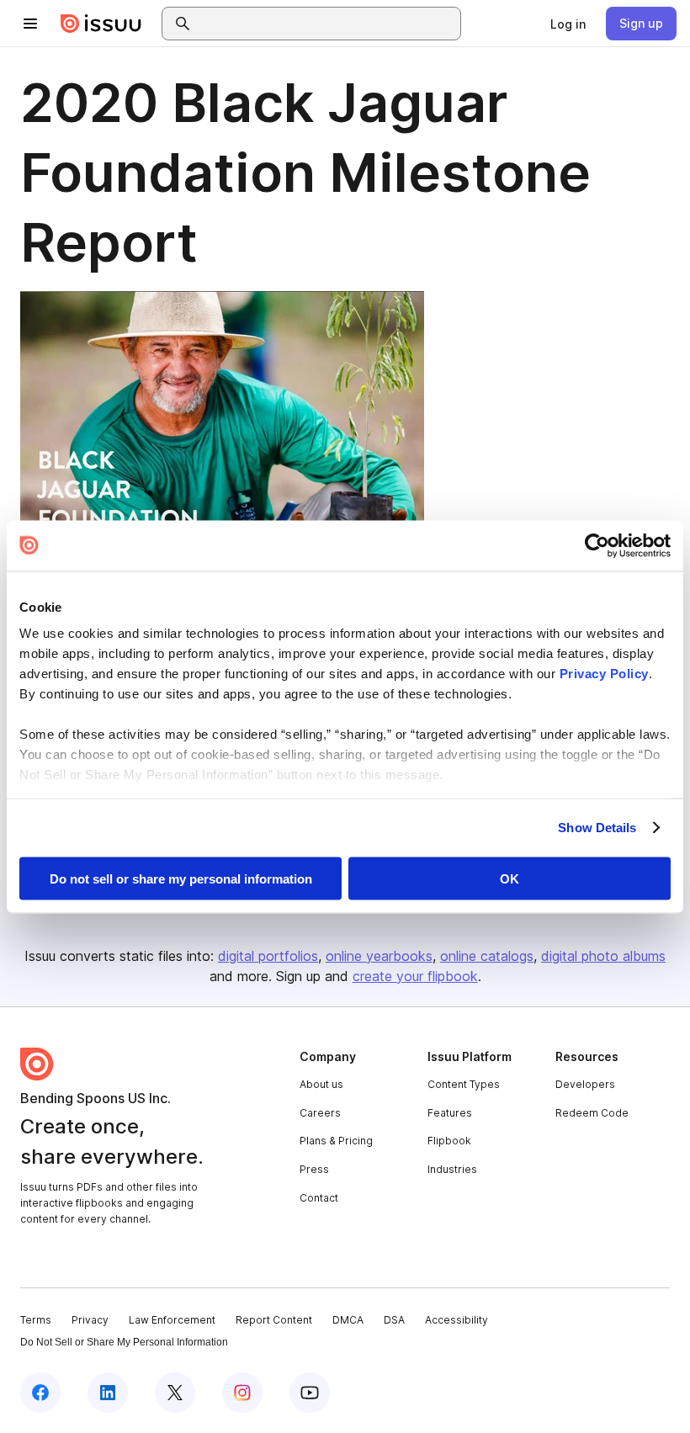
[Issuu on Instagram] (242, 1392)
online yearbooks (379, 955)
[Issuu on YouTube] (309, 1392)
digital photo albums (603, 955)
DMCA (348, 1320)
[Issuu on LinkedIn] (108, 1392)
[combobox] (326, 24)
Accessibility (456, 1320)
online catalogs (486, 955)
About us (321, 1084)
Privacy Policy (604, 673)
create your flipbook (415, 976)
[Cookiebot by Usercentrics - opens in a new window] (597, 545)
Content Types (463, 1084)
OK (509, 878)
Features (449, 1113)
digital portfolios (268, 955)
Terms (35, 1320)
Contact (319, 1198)
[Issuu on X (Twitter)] (175, 1392)
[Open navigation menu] (30, 23)
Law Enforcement (172, 1320)
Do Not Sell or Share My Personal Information (124, 1342)
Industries (452, 1169)
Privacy (90, 1320)
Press (314, 1169)
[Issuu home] (101, 23)
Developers (585, 1084)
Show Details (597, 827)
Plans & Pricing (336, 1140)
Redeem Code (592, 1113)
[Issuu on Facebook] (40, 1392)
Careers (320, 1113)
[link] (568, 23)
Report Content (274, 1320)
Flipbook (449, 1140)
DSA (394, 1320)
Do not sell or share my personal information (181, 878)
